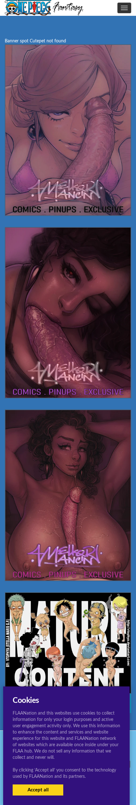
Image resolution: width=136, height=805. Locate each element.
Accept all (38, 790)
